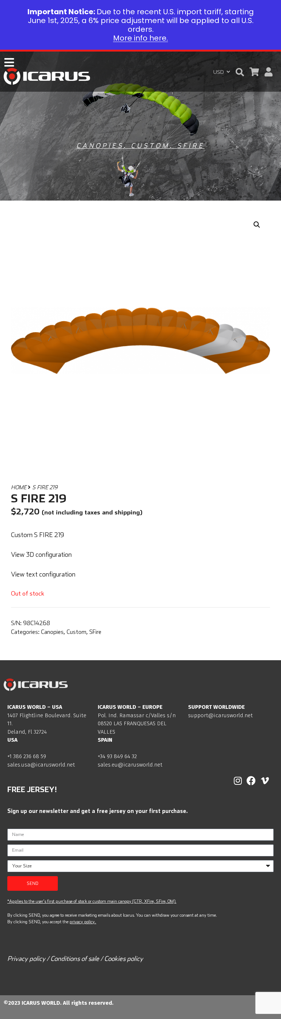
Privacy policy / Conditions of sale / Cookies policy (75, 958)
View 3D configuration (41, 554)
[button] (240, 72)
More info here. (140, 38)
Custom (150, 145)
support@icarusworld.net (220, 715)
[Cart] (254, 72)
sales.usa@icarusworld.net (41, 764)
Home (18, 487)
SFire (191, 145)
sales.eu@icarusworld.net (130, 764)
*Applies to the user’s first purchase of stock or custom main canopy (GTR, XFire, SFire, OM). (91, 901)
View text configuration (43, 574)
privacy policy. (83, 921)
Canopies (100, 145)
